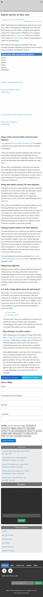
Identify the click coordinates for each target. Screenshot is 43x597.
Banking (5, 565)
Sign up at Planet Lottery (10, 89)
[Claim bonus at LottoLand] (6, 108)
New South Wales (8, 535)
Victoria (4, 531)
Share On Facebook (11, 377)
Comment (4, 414)
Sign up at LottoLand (9, 122)
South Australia (7, 539)
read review (5, 92)
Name (3, 386)
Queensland (6, 543)
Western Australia (8, 547)
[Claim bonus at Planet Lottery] (6, 76)
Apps (12, 565)
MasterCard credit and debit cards (20, 143)
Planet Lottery (18, 38)
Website (4, 405)
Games (29, 565)
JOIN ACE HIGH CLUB (21, 491)
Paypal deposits (20, 277)
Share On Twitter (31, 377)
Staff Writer (21, 20)
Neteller (14, 198)
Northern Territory (8, 551)
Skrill (6, 201)
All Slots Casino (13, 315)
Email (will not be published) (11, 396)
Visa (2, 143)
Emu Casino (17, 35)
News (36, 565)
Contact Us (20, 565)
